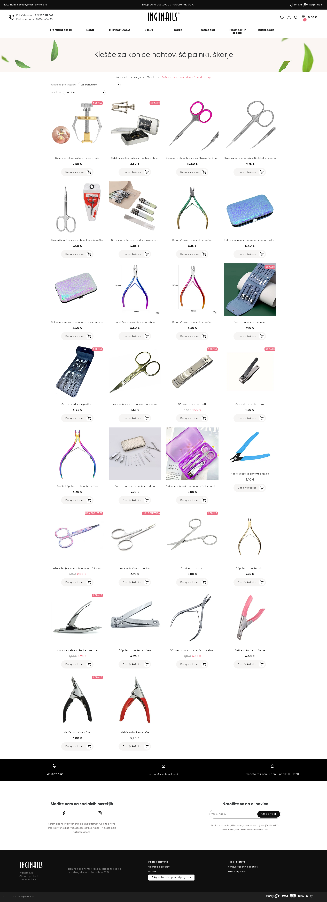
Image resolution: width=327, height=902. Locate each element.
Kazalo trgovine (237, 871)
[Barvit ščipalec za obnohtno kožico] (192, 233)
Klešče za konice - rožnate (250, 650)
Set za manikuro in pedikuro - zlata (135, 486)
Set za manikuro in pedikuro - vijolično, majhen (77, 322)
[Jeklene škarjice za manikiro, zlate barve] (135, 397)
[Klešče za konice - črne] (77, 725)
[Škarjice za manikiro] (192, 561)
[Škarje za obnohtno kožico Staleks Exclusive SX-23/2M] (250, 151)
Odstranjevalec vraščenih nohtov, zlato (77, 158)
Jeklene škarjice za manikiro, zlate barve (135, 404)
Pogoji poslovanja (158, 862)
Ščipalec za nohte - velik (192, 404)
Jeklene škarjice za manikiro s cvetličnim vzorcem (79, 568)
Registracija (315, 5)
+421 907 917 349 (43, 15)
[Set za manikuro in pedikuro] (250, 315)
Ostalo (151, 77)
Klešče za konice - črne (77, 732)
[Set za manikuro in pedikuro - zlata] (135, 479)
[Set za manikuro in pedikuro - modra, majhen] (250, 233)
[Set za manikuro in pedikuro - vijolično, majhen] (77, 315)
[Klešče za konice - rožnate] (250, 643)
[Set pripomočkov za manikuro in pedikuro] (135, 233)
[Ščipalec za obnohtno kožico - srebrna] (192, 643)
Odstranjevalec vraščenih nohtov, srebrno (134, 158)
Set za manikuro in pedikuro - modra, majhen (249, 240)
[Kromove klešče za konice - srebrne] (77, 643)
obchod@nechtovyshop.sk (32, 5)
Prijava (298, 5)
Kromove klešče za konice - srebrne (77, 650)
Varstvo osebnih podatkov (243, 867)
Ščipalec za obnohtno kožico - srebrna (192, 650)
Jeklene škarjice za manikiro (135, 568)
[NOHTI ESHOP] (163, 20)
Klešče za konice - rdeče (135, 732)
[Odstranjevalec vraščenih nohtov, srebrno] (135, 151)
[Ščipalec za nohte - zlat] (250, 561)
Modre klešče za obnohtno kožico (250, 474)
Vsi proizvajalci (89, 85)
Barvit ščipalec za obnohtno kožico (192, 240)
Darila (178, 30)
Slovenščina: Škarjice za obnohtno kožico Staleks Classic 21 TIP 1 (87, 240)
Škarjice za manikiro (192, 568)
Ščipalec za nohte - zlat (249, 568)
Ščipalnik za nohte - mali (250, 404)
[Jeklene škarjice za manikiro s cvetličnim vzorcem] (77, 561)
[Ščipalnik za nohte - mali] (250, 397)
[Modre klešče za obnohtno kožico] (250, 466)
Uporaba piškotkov (158, 867)
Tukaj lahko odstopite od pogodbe (171, 877)
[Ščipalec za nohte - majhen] (135, 643)
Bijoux (149, 30)
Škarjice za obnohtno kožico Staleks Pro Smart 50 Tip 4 (197, 158)
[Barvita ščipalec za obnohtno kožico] (77, 479)
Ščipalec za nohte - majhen (135, 650)
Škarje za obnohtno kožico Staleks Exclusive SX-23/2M (254, 158)
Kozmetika (207, 30)
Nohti (90, 30)
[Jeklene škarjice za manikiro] (135, 561)
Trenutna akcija (61, 30)
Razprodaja (266, 30)
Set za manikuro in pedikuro (250, 322)
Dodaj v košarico (74, 172)
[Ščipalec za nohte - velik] (192, 397)
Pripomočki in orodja (237, 31)
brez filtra (71, 92)
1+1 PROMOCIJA (119, 30)
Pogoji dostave (236, 862)
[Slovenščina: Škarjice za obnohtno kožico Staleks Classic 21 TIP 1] (77, 233)
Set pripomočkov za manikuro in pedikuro (134, 240)
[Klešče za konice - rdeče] (135, 725)
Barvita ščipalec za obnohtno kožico (77, 486)
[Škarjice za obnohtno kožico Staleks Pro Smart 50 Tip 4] (192, 151)
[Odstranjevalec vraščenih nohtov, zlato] (77, 151)
